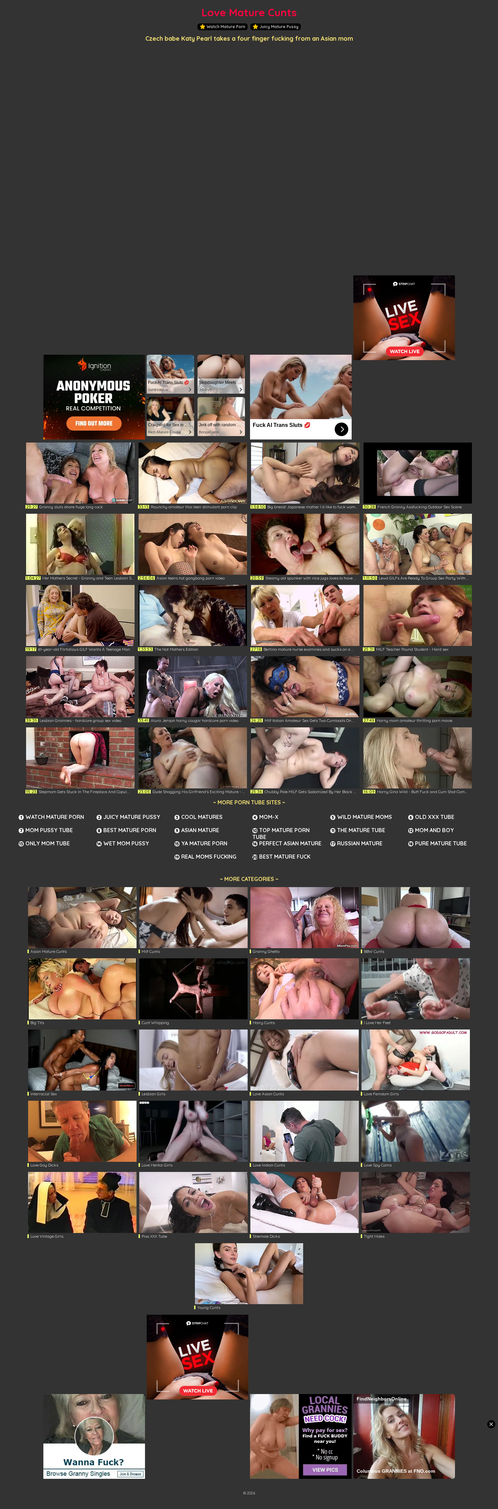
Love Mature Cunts (249, 12)
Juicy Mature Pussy (279, 26)
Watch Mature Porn (226, 26)
